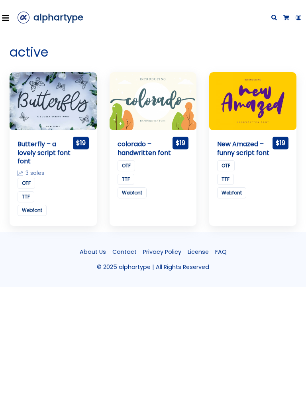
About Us (93, 252)
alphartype (58, 17)
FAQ (221, 252)
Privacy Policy (162, 252)
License (198, 252)
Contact (124, 252)
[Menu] (8, 18)
